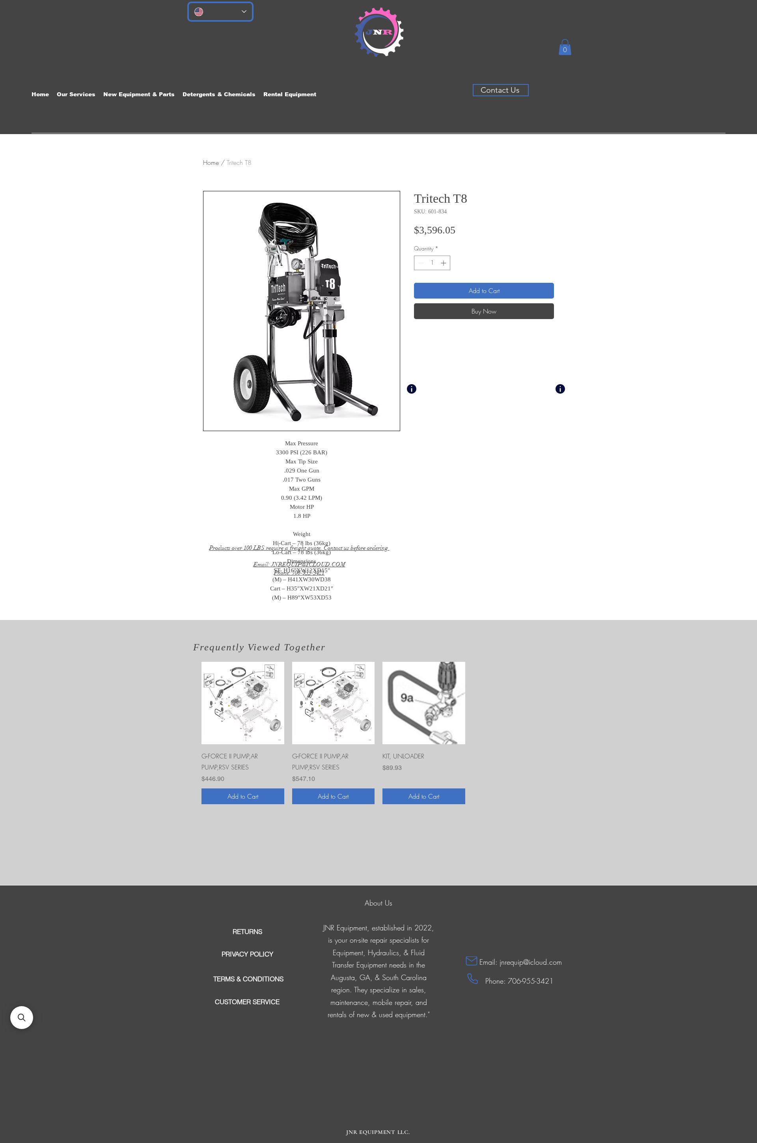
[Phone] (472, 979)
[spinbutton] (432, 263)
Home (211, 162)
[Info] (411, 389)
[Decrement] (420, 263)
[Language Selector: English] (220, 12)
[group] (378, 733)
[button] (565, 47)
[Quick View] (242, 703)
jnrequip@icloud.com (531, 962)
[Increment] (444, 263)
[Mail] (471, 961)
